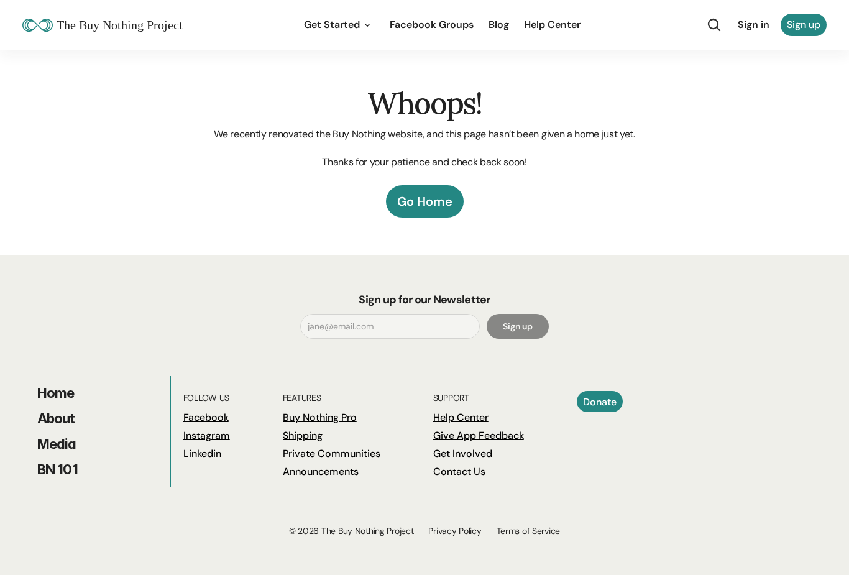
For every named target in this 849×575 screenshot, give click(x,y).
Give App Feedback (478, 435)
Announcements (321, 471)
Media (56, 444)
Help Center (461, 417)
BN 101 (57, 469)
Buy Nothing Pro (320, 417)
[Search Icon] (714, 24)
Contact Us (459, 471)
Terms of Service (529, 530)
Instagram (206, 435)
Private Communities (331, 453)
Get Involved (462, 453)
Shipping (303, 435)
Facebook (206, 417)
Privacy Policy (454, 530)
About (56, 418)
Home (55, 393)
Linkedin (202, 453)
